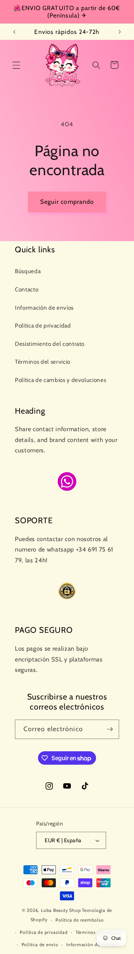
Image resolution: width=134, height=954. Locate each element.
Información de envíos (44, 307)
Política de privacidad (43, 325)
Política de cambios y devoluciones (60, 379)
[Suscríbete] (110, 729)
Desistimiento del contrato (49, 343)
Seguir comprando (67, 201)
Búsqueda (28, 271)
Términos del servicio (42, 361)
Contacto (26, 289)
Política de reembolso (79, 920)
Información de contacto (93, 944)
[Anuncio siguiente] (120, 31)
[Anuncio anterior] (14, 31)
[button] (16, 65)
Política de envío (40, 944)
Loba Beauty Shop (61, 910)
